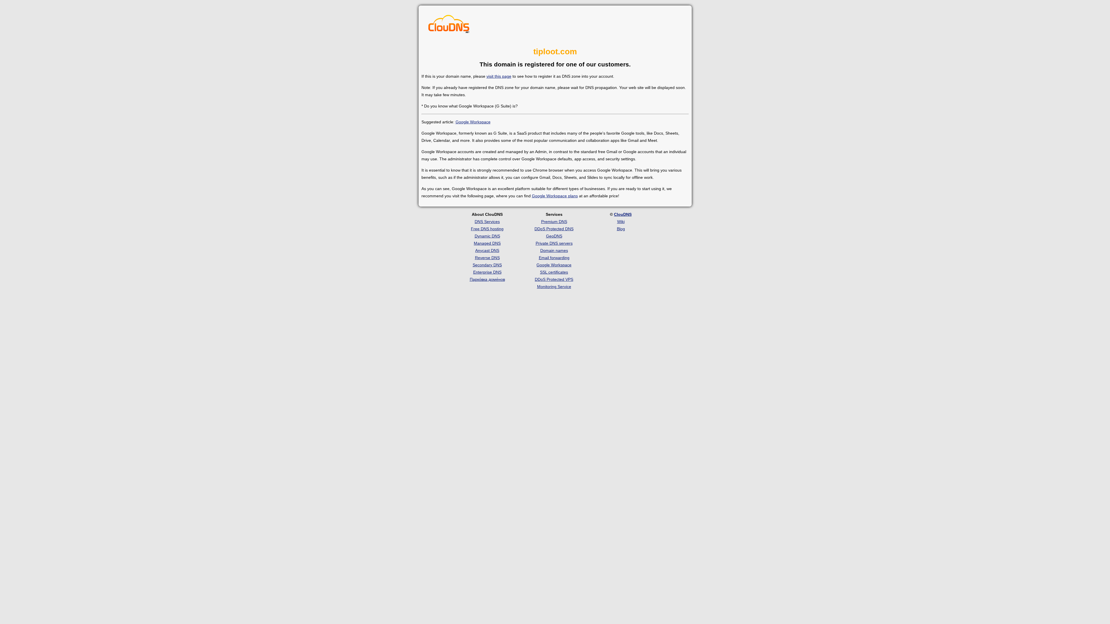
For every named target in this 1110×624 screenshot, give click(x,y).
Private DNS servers (554, 243)
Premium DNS (554, 221)
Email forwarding (554, 257)
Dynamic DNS (487, 236)
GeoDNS (554, 236)
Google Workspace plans (555, 196)
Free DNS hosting (487, 228)
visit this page (498, 76)
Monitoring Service (554, 286)
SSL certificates (554, 272)
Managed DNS (487, 243)
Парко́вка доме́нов (487, 279)
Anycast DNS (487, 250)
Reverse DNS (487, 257)
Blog (621, 228)
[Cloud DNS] (449, 25)
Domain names (554, 250)
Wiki (621, 221)
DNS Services (487, 221)
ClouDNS (623, 214)
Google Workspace (473, 122)
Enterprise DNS (487, 272)
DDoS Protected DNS (554, 228)
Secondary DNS (487, 265)
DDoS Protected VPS (554, 279)
